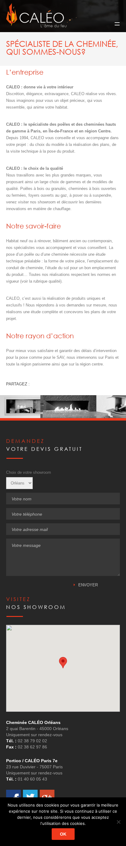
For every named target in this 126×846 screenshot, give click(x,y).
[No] (118, 822)
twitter (30, 797)
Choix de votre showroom (28, 472)
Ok (63, 834)
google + (47, 797)
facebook (13, 797)
